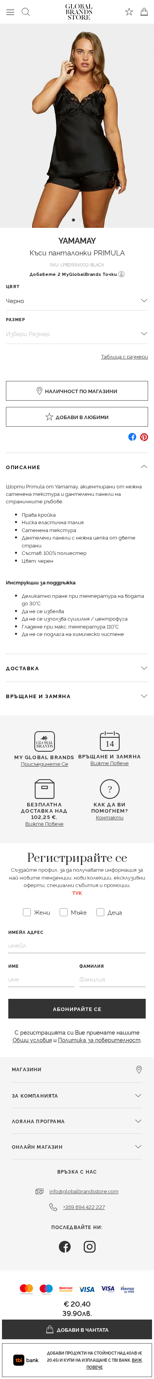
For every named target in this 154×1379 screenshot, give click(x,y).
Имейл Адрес (26, 932)
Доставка (22, 667)
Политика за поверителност (99, 1039)
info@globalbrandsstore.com (83, 1190)
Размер (15, 319)
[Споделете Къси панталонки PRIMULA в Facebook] (132, 440)
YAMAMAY (77, 240)
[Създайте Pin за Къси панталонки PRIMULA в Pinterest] (144, 440)
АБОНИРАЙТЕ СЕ (77, 1008)
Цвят (13, 286)
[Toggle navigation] (10, 12)
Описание (23, 466)
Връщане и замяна (38, 695)
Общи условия (32, 1039)
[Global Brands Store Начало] (79, 10)
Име (13, 966)
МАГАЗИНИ (27, 1069)
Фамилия (91, 966)
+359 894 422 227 (84, 1206)
